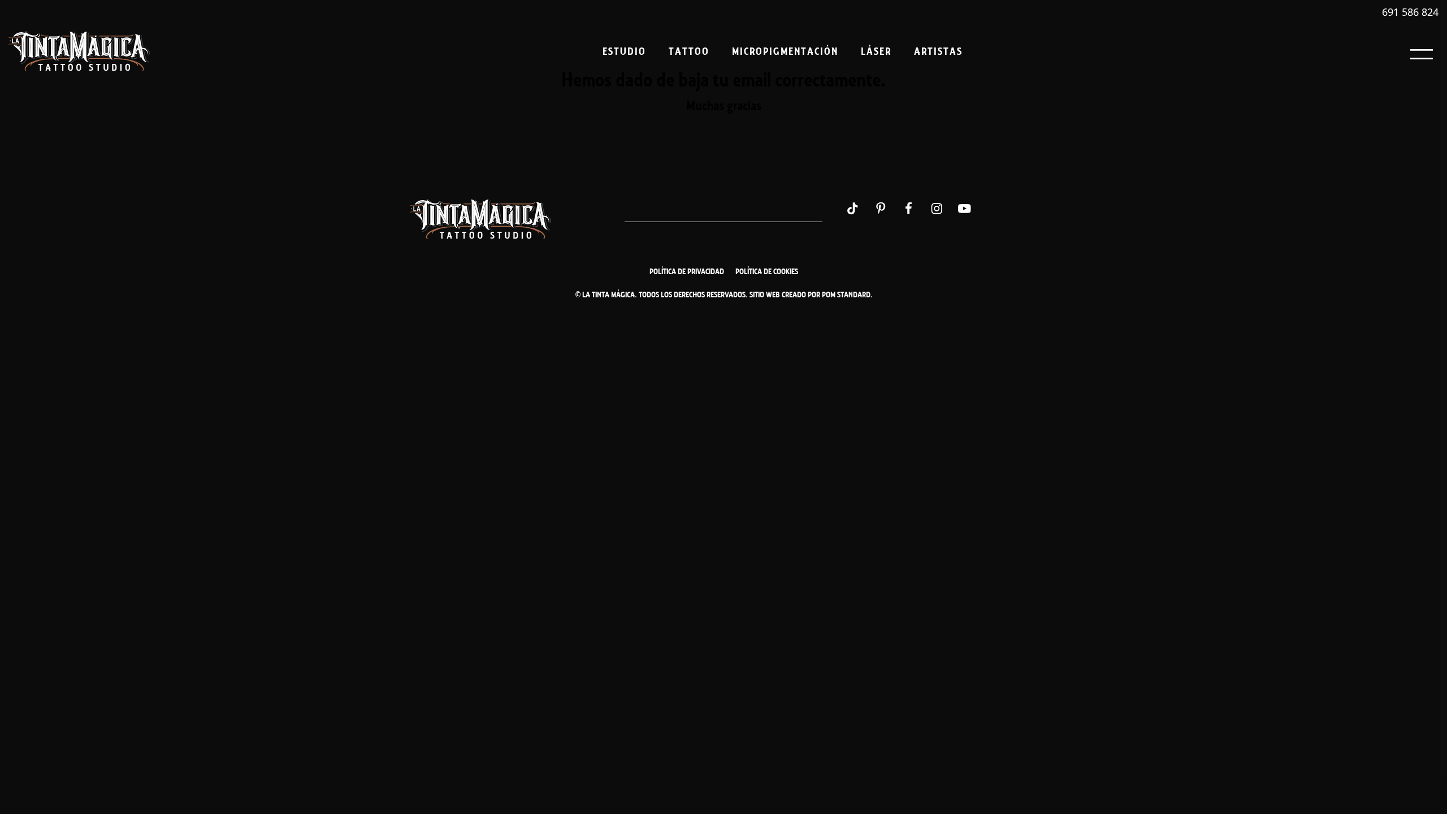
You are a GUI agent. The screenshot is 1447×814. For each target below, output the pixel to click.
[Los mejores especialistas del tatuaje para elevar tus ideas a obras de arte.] (79, 51)
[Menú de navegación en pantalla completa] (1422, 51)
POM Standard (846, 294)
